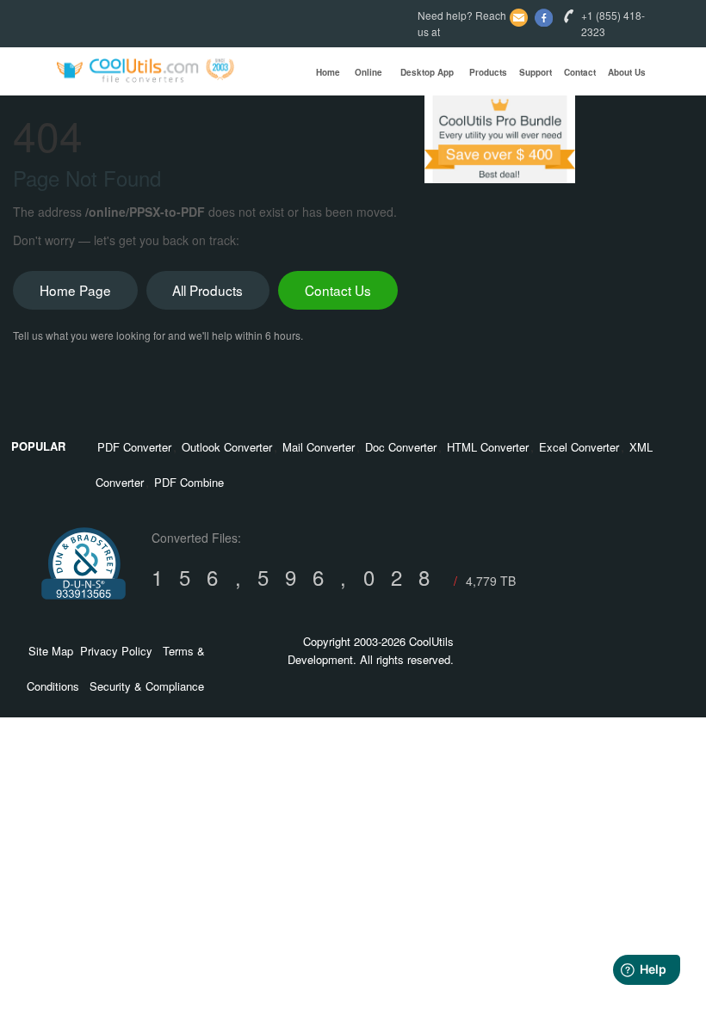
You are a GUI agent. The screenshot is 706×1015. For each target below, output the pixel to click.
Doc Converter (401, 447)
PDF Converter (134, 447)
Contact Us (338, 289)
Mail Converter (318, 447)
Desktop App (427, 72)
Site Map (50, 651)
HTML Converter (488, 447)
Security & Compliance (147, 686)
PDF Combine (189, 482)
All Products (207, 289)
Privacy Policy (116, 651)
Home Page (75, 289)
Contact (580, 72)
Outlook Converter (227, 447)
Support (535, 72)
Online (368, 72)
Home (328, 72)
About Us (627, 72)
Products (488, 72)
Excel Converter (579, 447)
